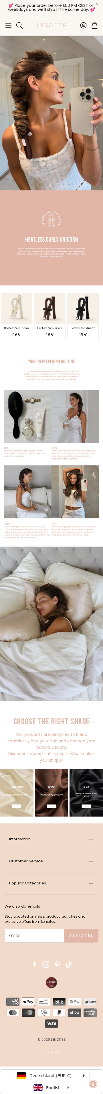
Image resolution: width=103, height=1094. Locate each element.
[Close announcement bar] (97, 4)
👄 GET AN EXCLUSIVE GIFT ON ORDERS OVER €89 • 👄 (53, 7)
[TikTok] (68, 964)
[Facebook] (34, 964)
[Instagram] (45, 964)
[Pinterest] (57, 964)
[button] (8, 25)
